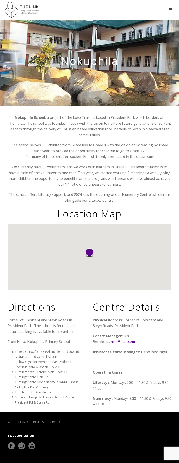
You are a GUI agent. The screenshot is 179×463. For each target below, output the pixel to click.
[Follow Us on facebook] (11, 446)
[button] (89, 252)
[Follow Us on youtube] (31, 446)
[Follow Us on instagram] (21, 446)
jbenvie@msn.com (120, 341)
